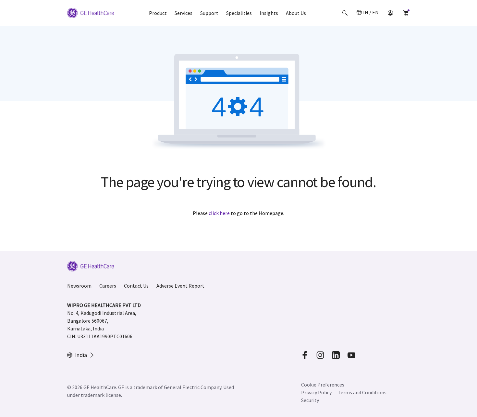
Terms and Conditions (362, 392)
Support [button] (209, 13)
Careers (107, 285)
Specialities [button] (239, 13)
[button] (345, 13)
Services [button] (183, 13)
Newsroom (79, 285)
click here (219, 213)
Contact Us (136, 285)
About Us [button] (296, 13)
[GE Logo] (90, 14)
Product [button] (158, 13)
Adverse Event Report (180, 285)
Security (310, 400)
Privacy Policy (316, 392)
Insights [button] (269, 13)
